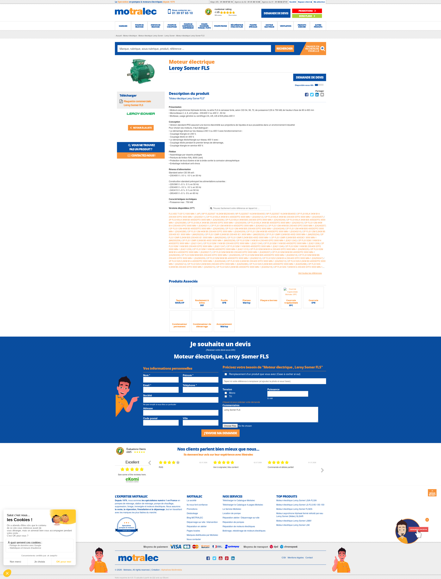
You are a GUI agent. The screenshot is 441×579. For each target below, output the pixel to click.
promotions (306, 10)
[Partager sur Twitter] (312, 95)
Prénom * (188, 375)
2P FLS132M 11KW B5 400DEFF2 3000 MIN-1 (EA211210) (221, 249)
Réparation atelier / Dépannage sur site (241, 517)
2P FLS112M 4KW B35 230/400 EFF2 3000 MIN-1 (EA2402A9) (255, 228)
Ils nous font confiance (197, 504)
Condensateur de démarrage (202, 325)
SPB (224, 302)
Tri (230, 396)
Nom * (146, 375)
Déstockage (192, 513)
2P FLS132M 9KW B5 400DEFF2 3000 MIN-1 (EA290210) (234, 258)
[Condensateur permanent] (179, 316)
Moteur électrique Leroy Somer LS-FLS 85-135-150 (300, 504)
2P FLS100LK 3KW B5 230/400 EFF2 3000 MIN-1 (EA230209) (217, 222)
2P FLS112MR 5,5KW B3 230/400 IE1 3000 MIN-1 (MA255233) (235, 234)
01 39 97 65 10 (226, 2)
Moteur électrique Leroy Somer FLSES (294, 508)
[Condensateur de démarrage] (201, 316)
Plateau (247, 300)
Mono (231, 392)
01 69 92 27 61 (281, 2)
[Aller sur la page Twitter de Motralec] (214, 558)
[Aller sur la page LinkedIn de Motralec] (233, 558)
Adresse (148, 408)
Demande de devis (309, 77)
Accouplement (224, 324)
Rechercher (284, 48)
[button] (123, 26)
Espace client (304, 2)
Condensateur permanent (179, 325)
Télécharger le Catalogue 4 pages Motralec (243, 504)
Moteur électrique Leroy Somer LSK (293, 524)
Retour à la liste (142, 127)
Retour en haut (432, 494)
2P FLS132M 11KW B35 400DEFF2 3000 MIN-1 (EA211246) (256, 246)
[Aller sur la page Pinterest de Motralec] (227, 558)
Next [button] (322, 470)
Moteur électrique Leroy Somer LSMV (293, 520)
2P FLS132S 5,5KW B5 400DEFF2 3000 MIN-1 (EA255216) (245, 266)
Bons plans (305, 16)
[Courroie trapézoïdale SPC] (291, 293)
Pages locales (193, 530)
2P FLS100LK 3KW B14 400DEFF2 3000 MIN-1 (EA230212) (235, 216)
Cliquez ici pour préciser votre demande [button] (241, 401)
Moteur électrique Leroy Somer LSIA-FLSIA (296, 500)
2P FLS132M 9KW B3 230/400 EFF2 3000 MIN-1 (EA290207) (242, 252)
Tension (227, 389)
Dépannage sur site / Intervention (202, 521)
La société (191, 500)
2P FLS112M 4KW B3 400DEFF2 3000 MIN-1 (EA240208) (197, 228)
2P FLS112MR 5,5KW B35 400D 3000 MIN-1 (249, 237)
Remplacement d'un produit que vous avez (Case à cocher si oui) (264, 374)
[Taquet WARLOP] (179, 293)
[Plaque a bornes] (268, 293)
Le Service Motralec (232, 508)
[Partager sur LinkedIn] (317, 95)
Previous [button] (149, 462)
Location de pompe (232, 513)
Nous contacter (194, 539)
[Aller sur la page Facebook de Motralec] (208, 558)
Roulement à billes (202, 301)
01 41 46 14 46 (254, 2)
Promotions (192, 508)
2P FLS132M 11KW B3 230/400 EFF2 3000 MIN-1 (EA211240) (233, 243)
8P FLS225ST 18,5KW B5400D (281, 213)
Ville (185, 418)
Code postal (150, 418)
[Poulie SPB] (224, 293)
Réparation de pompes (233, 521)
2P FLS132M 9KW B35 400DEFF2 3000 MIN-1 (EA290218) (270, 254)
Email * (147, 385)
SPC (291, 305)
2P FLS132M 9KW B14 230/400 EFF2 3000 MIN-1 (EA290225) (280, 249)
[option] (183, 473)
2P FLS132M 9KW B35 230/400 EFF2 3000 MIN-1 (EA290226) (211, 254)
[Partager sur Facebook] (307, 95)
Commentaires (231, 405)
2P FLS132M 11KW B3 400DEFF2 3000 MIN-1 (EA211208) (292, 243)
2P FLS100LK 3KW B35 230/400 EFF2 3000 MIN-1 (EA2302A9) (256, 219)
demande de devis (276, 13)
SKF (202, 305)
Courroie (313, 300)
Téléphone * (190, 385)
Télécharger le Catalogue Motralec (239, 500)
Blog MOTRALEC (195, 517)
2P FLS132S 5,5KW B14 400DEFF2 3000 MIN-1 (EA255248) (197, 260)
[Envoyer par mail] (322, 95)
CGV (284, 557)
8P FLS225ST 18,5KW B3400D (250, 213)
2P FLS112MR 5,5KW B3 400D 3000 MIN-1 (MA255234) (293, 234)
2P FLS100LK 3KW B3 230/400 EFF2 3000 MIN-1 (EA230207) (294, 216)
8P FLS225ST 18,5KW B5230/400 (218, 213)
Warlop (246, 302)
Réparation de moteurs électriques (239, 526)
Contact (309, 557)
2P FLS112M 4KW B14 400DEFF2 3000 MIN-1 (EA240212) (239, 225)
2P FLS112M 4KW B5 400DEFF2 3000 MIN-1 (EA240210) (274, 231)
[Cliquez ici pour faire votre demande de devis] (411, 530)
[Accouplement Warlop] (224, 316)
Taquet (179, 300)
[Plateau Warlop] (246, 293)
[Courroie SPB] (313, 293)
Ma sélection (319, 2)
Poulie (224, 300)
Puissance (273, 389)
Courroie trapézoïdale (291, 301)
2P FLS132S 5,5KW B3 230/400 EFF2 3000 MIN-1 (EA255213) (257, 260)
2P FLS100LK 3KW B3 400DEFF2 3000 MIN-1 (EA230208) (197, 219)
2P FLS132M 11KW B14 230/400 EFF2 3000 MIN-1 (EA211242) (267, 240)
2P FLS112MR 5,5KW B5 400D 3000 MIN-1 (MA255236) (209, 240)
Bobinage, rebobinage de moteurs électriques (244, 530)
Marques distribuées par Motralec (202, 534)
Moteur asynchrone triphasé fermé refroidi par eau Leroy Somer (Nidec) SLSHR (299, 515)
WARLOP (179, 302)
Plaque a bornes (268, 300)
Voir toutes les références (310, 273)
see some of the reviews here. (132, 474)
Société (292, 2)
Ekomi (165, 577)
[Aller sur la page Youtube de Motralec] (220, 558)
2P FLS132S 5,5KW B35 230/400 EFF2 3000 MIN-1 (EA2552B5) (218, 263)
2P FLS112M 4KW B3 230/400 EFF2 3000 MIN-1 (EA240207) (297, 225)
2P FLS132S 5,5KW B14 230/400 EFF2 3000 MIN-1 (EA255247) (293, 258)
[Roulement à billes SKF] (201, 293)
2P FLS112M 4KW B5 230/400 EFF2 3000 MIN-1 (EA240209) (217, 231)
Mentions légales (296, 557)
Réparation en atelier (197, 526)
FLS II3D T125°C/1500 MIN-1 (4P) (185, 213)
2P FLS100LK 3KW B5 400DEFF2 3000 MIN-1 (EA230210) (276, 222)
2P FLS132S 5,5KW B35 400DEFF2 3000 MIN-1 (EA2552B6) (278, 263)
